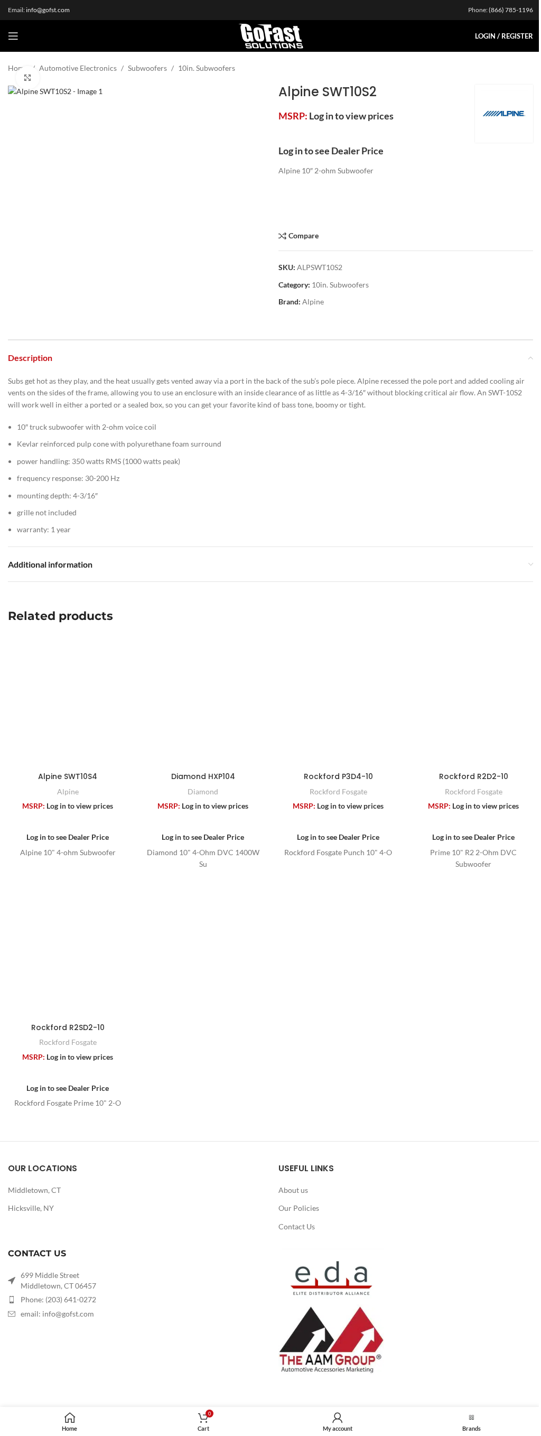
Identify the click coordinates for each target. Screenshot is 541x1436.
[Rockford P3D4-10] (338, 701)
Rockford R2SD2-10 (68, 1027)
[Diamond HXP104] (203, 701)
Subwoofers (147, 67)
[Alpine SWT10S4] (67, 701)
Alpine (313, 301)
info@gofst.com (48, 10)
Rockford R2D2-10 (473, 776)
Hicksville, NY (31, 1207)
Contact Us (296, 1226)
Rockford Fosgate (338, 791)
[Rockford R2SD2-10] (67, 952)
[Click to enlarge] (28, 78)
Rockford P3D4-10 (338, 776)
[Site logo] (271, 35)
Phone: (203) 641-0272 (58, 1299)
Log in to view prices (351, 116)
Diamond (203, 791)
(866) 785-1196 (511, 10)
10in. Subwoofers (206, 67)
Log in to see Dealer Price (331, 150)
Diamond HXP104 (203, 776)
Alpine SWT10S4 (67, 776)
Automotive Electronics (78, 67)
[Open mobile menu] (13, 36)
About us (293, 1189)
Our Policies (298, 1207)
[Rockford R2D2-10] (473, 701)
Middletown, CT (34, 1189)
